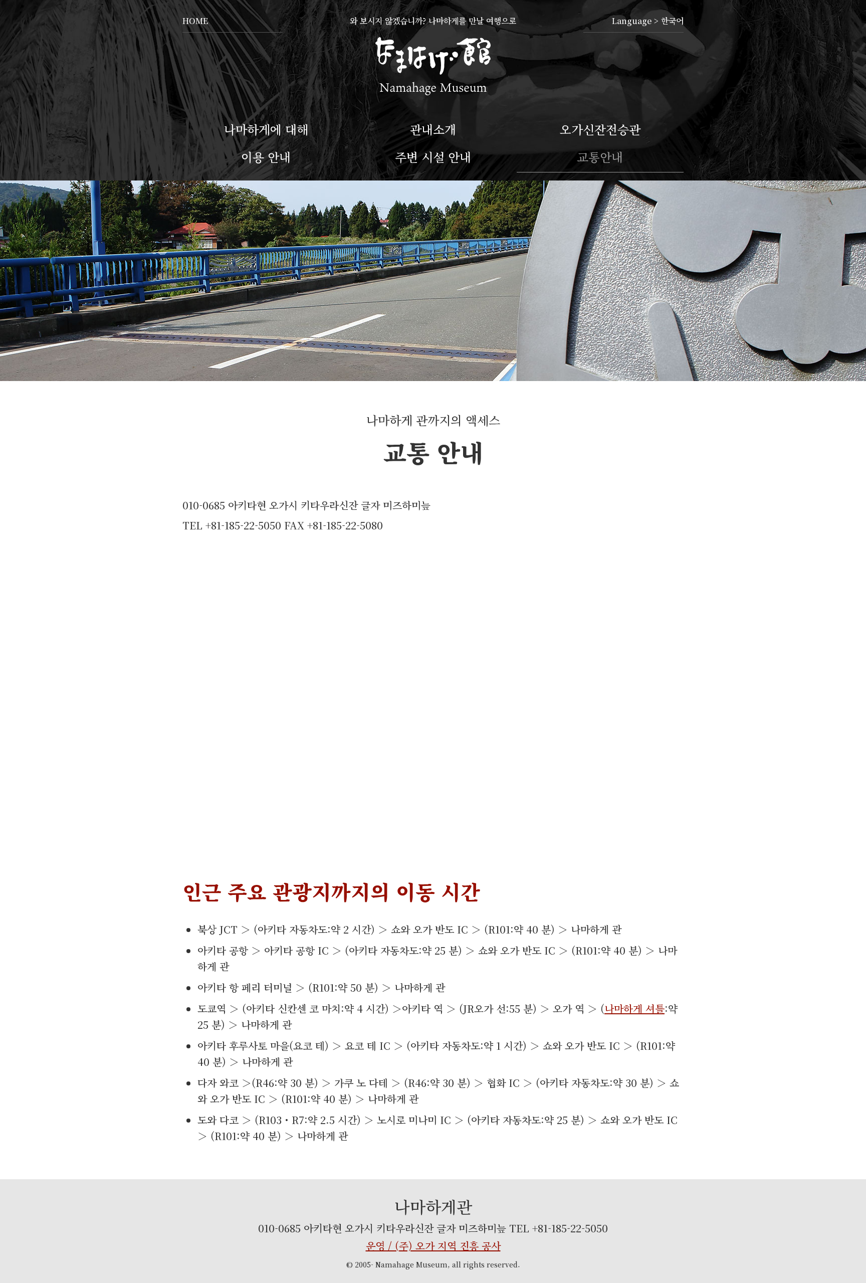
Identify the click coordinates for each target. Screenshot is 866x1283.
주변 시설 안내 (433, 156)
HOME (195, 21)
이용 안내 (266, 156)
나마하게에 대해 (266, 129)
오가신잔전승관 (600, 129)
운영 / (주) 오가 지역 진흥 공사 (433, 1245)
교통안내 (600, 156)
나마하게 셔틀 (634, 1008)
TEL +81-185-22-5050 (558, 1228)
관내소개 (433, 129)
